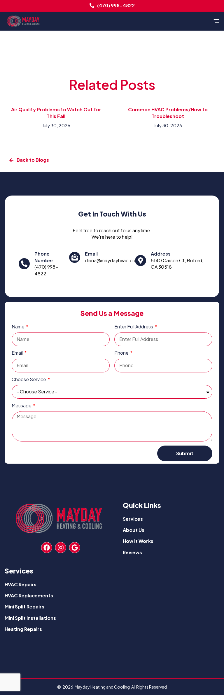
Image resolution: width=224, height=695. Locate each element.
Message (22, 405)
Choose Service (29, 379)
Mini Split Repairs (24, 606)
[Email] (74, 257)
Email (91, 254)
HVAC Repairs (20, 584)
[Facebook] (46, 547)
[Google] (74, 547)
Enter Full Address (134, 326)
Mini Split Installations (30, 618)
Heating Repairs (23, 629)
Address (161, 254)
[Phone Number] (24, 263)
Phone (122, 353)
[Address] (140, 260)
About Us (133, 530)
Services (133, 519)
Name (18, 326)
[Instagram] (60, 547)
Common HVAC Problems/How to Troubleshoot (168, 112)
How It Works (138, 541)
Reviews (132, 552)
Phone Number (43, 257)
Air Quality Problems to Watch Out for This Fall (56, 112)
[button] (216, 21)
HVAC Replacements (29, 595)
